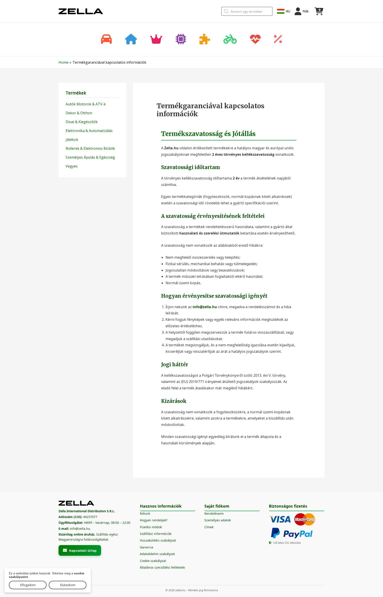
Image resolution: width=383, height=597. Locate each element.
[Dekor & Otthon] (131, 40)
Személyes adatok (217, 520)
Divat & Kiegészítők (82, 121)
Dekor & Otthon (79, 112)
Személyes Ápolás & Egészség (90, 157)
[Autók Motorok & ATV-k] (106, 40)
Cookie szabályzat (153, 561)
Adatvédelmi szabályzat (157, 554)
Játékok (72, 139)
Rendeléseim (214, 513)
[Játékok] (204, 40)
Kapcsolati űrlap (83, 550)
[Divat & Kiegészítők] (156, 40)
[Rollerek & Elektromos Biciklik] (230, 40)
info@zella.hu (205, 306)
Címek (208, 527)
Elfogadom (28, 585)
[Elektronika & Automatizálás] (180, 40)
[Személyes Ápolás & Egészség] (255, 40)
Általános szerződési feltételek (162, 567)
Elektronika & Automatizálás (89, 130)
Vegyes (72, 166)
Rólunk (145, 513)
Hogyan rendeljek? (153, 520)
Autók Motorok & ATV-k (86, 104)
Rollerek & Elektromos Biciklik (90, 148)
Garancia (146, 547)
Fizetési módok (151, 527)
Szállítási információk (155, 534)
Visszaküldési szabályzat (158, 540)
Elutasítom (67, 585)
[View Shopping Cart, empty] (318, 11)
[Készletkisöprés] (278, 40)
